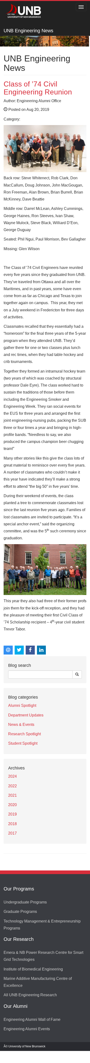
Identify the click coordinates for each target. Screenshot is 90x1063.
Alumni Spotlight (22, 705)
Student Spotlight (22, 743)
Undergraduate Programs (25, 902)
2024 (12, 776)
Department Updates (25, 715)
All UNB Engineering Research (30, 995)
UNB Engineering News (28, 30)
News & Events (21, 724)
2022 (12, 786)
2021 (12, 795)
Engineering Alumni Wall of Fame (32, 1019)
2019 (12, 814)
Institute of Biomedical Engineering (33, 969)
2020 (12, 805)
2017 (12, 833)
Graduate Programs (20, 911)
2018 (12, 824)
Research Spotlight (24, 734)
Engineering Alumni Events (27, 1029)
